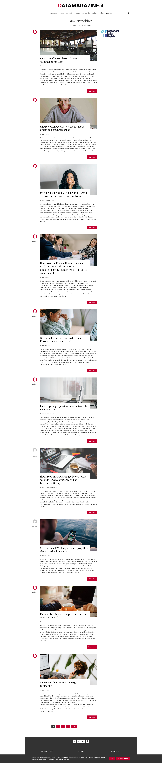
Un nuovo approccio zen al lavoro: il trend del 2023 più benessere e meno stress (63, 194)
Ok (112, 758)
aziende (44, 66)
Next (73, 726)
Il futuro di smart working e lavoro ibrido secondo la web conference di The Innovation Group (63, 480)
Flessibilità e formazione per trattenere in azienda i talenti (63, 615)
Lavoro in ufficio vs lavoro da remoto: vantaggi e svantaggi (61, 60)
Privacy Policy (123, 758)
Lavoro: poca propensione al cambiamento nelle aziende (63, 407)
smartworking (51, 66)
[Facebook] (74, 741)
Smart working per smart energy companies (58, 684)
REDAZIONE (115, 751)
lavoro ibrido (45, 487)
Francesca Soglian (34, 455)
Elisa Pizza (34, 526)
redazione (34, 36)
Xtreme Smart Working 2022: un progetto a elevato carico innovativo (64, 549)
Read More (91, 91)
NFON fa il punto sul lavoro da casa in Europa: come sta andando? (61, 339)
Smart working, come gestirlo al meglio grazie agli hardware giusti (62, 128)
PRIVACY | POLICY (47, 751)
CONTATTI (81, 751)
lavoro (43, 200)
